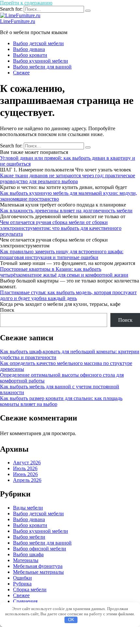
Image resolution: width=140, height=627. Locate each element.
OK (71, 619)
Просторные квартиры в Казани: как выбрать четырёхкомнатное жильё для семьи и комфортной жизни (64, 272)
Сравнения (25, 601)
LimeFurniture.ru (17, 21)
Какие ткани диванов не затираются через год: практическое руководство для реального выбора (67, 178)
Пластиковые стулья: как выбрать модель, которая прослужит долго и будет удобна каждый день (68, 295)
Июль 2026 (25, 468)
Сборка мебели (30, 589)
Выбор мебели (29, 537)
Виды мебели (28, 507)
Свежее (21, 72)
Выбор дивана (29, 49)
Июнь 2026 (25, 474)
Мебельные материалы (38, 572)
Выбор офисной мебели (39, 548)
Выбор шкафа (28, 554)
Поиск (7, 310)
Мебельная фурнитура (38, 566)
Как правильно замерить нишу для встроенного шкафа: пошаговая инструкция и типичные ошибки (61, 254)
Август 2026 (27, 462)
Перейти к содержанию (26, 3)
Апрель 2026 (27, 480)
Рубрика (22, 583)
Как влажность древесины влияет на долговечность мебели (66, 210)
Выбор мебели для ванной (42, 66)
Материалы (25, 560)
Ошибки (22, 578)
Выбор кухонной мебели (40, 61)
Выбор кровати (30, 55)
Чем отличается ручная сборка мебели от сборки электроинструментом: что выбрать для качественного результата (60, 228)
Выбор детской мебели (38, 43)
